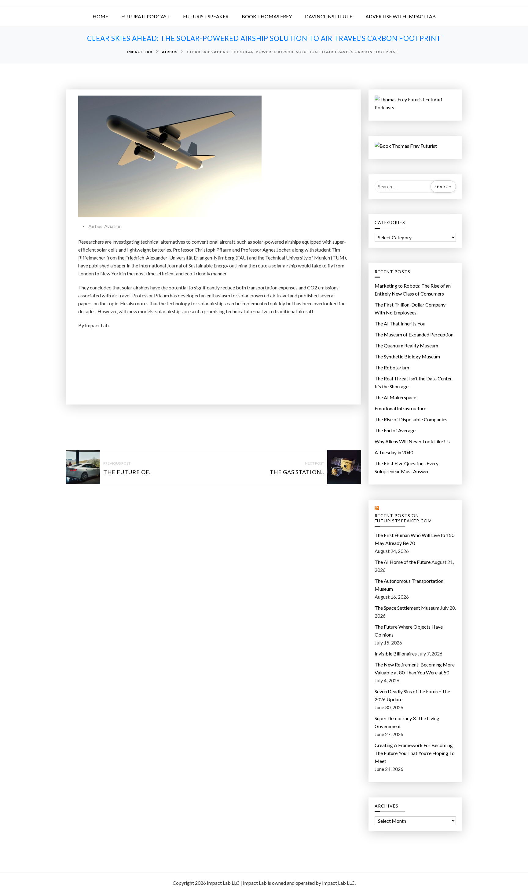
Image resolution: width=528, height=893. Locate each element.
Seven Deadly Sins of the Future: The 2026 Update (412, 695)
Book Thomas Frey (267, 16)
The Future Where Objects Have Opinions (409, 630)
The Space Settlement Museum (407, 608)
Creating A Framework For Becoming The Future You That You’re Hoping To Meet (415, 753)
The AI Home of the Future (403, 562)
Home (100, 16)
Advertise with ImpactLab (400, 16)
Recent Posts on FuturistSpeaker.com (403, 518)
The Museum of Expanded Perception (414, 334)
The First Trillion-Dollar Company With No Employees (410, 308)
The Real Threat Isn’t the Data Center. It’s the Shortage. (414, 382)
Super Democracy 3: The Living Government (407, 722)
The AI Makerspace (395, 397)
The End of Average (395, 430)
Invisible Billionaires (396, 653)
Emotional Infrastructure (400, 408)
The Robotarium (392, 367)
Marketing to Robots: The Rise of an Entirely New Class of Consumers (413, 289)
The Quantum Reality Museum (406, 345)
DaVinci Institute (328, 16)
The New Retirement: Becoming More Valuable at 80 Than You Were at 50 (415, 668)
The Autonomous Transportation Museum (409, 585)
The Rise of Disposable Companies (411, 419)
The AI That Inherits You (400, 323)
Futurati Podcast (145, 16)
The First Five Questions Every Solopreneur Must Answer (406, 467)
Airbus (95, 226)
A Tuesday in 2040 (394, 452)
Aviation (113, 226)
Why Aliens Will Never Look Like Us (412, 441)
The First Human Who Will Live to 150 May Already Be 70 (414, 539)
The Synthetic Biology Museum (407, 356)
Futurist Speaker (206, 16)
